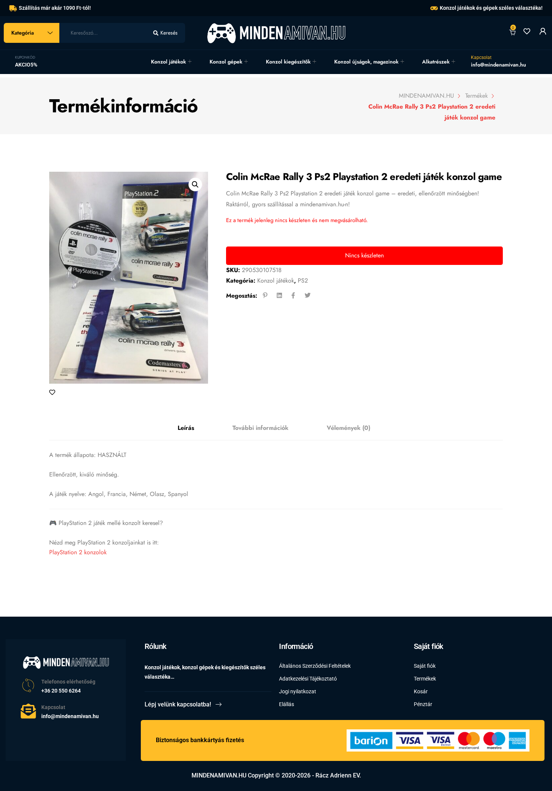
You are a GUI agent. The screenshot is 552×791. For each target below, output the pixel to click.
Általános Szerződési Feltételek (315, 665)
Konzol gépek (226, 61)
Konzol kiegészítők (288, 61)
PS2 (303, 280)
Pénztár (423, 704)
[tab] (186, 428)
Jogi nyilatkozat (297, 691)
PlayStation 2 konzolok (78, 552)
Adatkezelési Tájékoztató (308, 678)
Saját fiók (425, 665)
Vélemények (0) (348, 427)
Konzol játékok (168, 61)
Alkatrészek (435, 61)
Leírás (186, 427)
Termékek (425, 678)
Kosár (421, 691)
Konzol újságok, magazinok (366, 61)
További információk (260, 427)
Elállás (286, 704)
